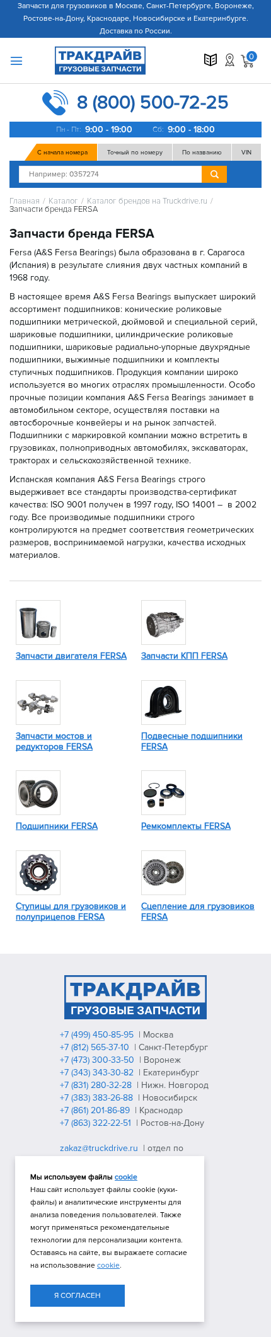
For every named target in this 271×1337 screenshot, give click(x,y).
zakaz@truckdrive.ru (100, 1148)
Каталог (63, 201)
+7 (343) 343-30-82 (98, 1072)
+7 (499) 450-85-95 (98, 1034)
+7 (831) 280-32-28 (97, 1085)
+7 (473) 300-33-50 (98, 1060)
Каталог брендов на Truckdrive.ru (147, 201)
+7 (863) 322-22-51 (97, 1123)
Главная (24, 201)
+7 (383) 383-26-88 (98, 1097)
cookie (126, 1177)
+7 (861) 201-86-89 (96, 1110)
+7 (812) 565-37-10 (96, 1047)
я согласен (77, 1295)
